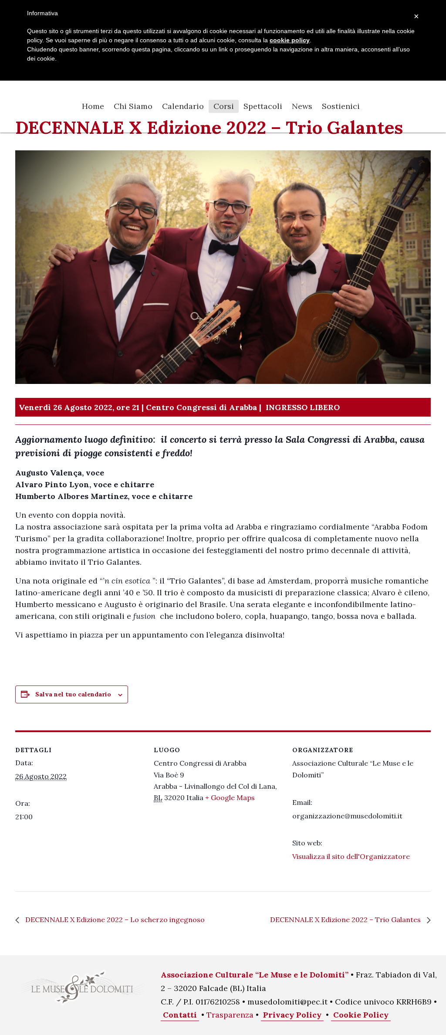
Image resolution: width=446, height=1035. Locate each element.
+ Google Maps (230, 797)
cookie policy (290, 40)
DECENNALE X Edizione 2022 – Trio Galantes (346, 919)
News (302, 106)
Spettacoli (262, 106)
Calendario (183, 106)
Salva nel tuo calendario (73, 694)
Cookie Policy (361, 1015)
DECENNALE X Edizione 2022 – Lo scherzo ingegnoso (114, 919)
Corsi (223, 106)
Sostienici (341, 106)
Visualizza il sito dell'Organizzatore (351, 856)
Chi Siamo (133, 106)
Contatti (180, 1015)
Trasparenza (229, 1015)
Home (93, 106)
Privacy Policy (292, 1015)
